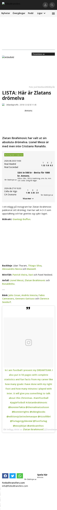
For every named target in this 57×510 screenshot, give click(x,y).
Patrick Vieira (20, 274)
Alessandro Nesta (12, 268)
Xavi (30, 274)
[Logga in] (45, 5)
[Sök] (52, 5)
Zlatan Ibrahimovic (35, 280)
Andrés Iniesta (29, 295)
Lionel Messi (16, 280)
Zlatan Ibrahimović (33, 429)
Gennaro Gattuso (25, 298)
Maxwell (31, 268)
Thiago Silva (34, 265)
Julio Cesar (14, 295)
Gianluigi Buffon (21, 219)
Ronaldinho (8, 283)
